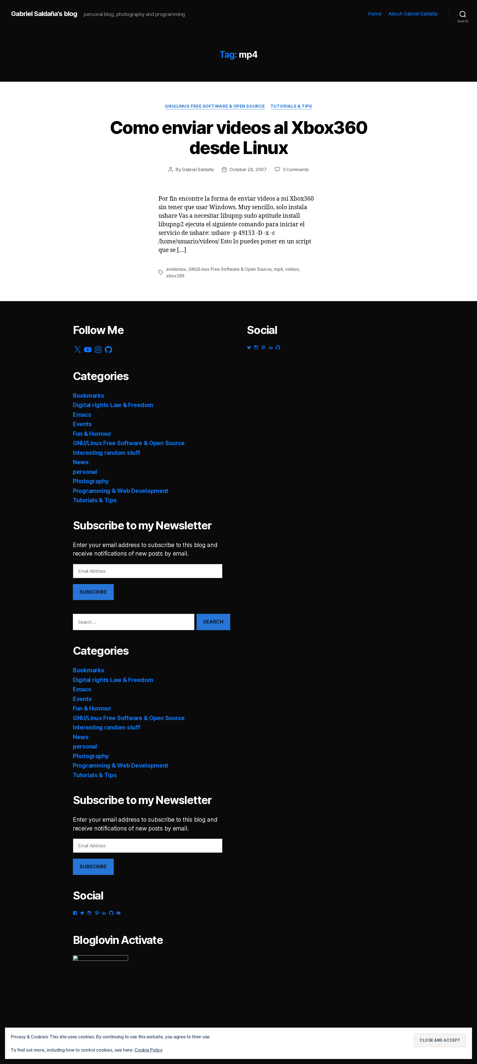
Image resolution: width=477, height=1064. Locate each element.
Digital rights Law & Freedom (113, 405)
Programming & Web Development (120, 490)
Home (374, 14)
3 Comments (296, 169)
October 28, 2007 (248, 169)
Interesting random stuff (106, 452)
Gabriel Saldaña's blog (44, 13)
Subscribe (93, 592)
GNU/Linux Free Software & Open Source (215, 106)
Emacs (82, 414)
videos (292, 269)
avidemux (176, 269)
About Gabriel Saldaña (413, 14)
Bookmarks (88, 395)
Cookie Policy (148, 1050)
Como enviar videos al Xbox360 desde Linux (238, 137)
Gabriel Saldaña (198, 169)
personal (85, 471)
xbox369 (175, 275)
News (81, 462)
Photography (91, 481)
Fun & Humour (92, 433)
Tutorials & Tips (291, 106)
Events (82, 424)
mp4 (278, 269)
